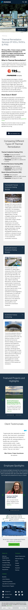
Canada (17, 563)
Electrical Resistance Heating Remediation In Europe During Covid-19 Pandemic (13, 403)
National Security (19, 558)
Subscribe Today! (14, 544)
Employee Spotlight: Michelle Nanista (12, 496)
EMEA (16, 561)
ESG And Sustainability (5, 557)
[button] (22, 185)
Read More (9, 411)
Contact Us (7, 591)
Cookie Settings (22, 607)
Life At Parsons (6, 579)
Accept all (4, 608)
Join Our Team (8, 594)
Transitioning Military (7, 581)
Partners (17, 570)
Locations (7, 597)
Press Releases (6, 567)
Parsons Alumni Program (8, 586)
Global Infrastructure (20, 556)
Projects (17, 565)
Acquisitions (5, 569)
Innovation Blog (6, 562)
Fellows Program (6, 560)
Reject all (10, 608)
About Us (4, 553)
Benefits (4, 577)
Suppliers (17, 568)
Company (17, 553)
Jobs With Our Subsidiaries (8, 583)
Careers (4, 574)
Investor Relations (6, 565)
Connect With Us (21, 29)
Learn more (9, 605)
